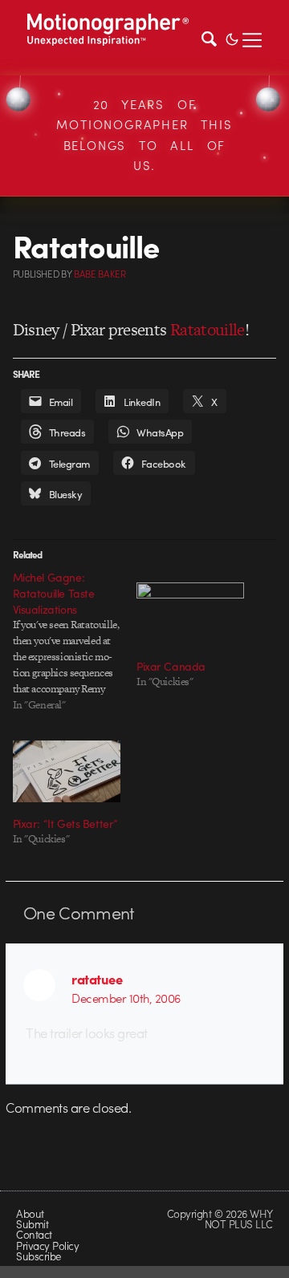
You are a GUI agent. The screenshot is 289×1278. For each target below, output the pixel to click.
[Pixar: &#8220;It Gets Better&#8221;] (66, 771)
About (29, 1213)
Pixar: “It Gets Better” (65, 823)
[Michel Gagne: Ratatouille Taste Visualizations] (74, 641)
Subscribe (38, 1256)
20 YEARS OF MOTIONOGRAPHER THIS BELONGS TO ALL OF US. (144, 135)
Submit (32, 1224)
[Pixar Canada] (190, 613)
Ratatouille (207, 329)
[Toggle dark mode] (232, 37)
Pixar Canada (171, 666)
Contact (33, 1234)
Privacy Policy (47, 1245)
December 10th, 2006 (125, 998)
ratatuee (96, 978)
